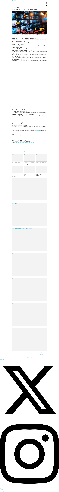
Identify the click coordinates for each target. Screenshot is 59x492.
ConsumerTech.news (29, 357)
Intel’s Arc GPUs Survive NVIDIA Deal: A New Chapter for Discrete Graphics (41, 174)
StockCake (15, 108)
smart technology (15, 115)
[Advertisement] (24, 147)
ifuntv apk (16, 142)
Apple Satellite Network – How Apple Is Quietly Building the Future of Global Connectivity (41, 162)
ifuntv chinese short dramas (21, 142)
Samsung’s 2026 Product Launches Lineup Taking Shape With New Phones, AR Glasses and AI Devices (21, 201)
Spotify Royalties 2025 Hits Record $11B (16, 162)
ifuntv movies (28, 142)
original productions (38, 130)
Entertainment (13, 7)
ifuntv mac (26, 142)
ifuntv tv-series (32, 142)
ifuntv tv (30, 142)
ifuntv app (18, 142)
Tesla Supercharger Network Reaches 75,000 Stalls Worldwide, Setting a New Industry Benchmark (29, 163)
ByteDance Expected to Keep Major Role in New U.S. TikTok (29, 174)
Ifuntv (14, 142)
